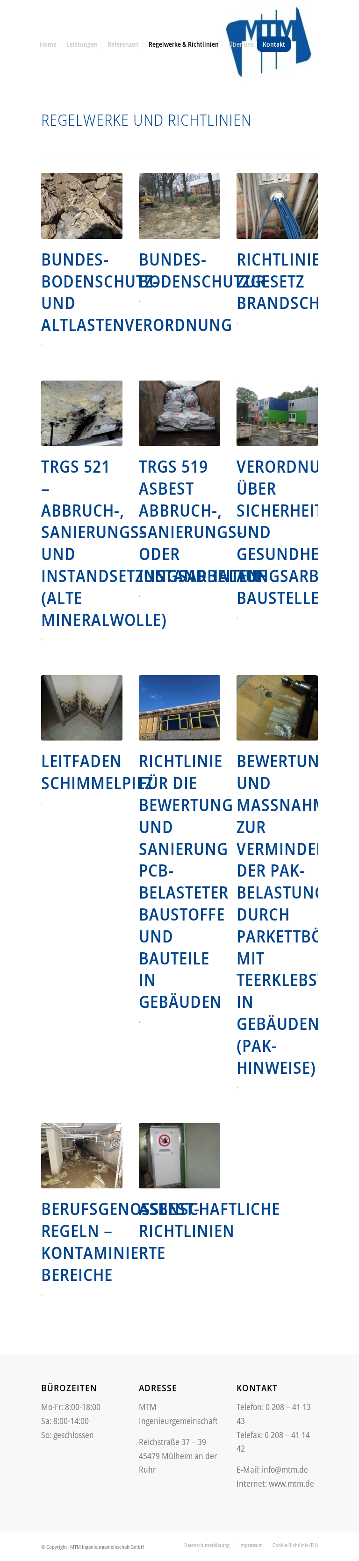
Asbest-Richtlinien (187, 1219)
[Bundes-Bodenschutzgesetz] (179, 205)
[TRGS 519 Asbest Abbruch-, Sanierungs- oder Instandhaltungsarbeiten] (179, 413)
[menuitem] (48, 44)
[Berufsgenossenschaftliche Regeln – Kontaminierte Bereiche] (81, 1155)
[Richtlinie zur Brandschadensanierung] (277, 205)
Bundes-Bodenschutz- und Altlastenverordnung (136, 292)
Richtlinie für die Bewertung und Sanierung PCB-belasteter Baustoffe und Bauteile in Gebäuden (186, 881)
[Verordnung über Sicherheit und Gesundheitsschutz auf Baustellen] (277, 413)
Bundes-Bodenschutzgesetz (221, 270)
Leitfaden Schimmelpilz (97, 771)
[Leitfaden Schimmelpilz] (81, 708)
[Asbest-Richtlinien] (179, 1155)
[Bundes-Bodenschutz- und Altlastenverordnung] (81, 205)
